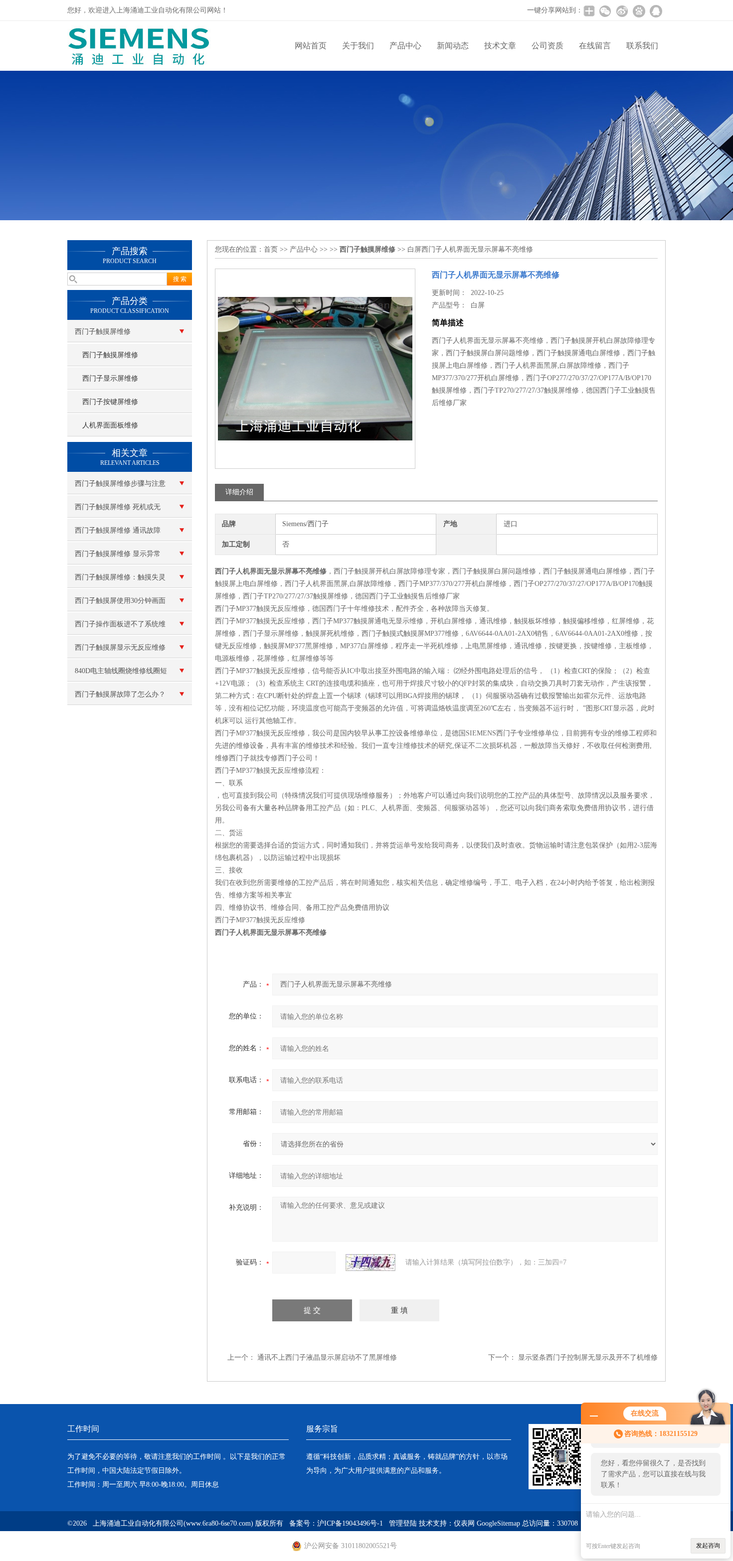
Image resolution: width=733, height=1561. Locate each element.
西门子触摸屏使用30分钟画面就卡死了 (120, 604)
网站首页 (311, 45)
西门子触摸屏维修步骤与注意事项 (120, 487)
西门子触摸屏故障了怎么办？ (120, 694)
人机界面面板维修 (110, 425)
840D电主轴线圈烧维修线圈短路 (121, 674)
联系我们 (642, 45)
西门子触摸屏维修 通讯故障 (118, 530)
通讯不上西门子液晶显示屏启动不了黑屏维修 (327, 1357)
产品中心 (405, 45)
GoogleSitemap (498, 1523)
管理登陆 (403, 1523)
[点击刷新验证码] (370, 1262)
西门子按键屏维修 (110, 402)
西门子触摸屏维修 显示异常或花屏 (118, 557)
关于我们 (358, 45)
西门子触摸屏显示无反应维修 (120, 647)
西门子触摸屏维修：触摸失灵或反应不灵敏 (120, 580)
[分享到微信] (605, 11)
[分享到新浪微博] (622, 11)
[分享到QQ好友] (656, 11)
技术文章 (500, 45)
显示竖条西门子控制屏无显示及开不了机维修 (588, 1357)
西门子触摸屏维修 (103, 331)
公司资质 (547, 45)
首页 (271, 249)
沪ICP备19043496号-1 (350, 1523)
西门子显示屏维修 (110, 378)
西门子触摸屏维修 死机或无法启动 (118, 510)
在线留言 (595, 45)
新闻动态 (453, 45)
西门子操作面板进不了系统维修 (120, 627)
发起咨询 (708, 1545)
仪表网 (464, 1523)
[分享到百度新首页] (639, 11)
